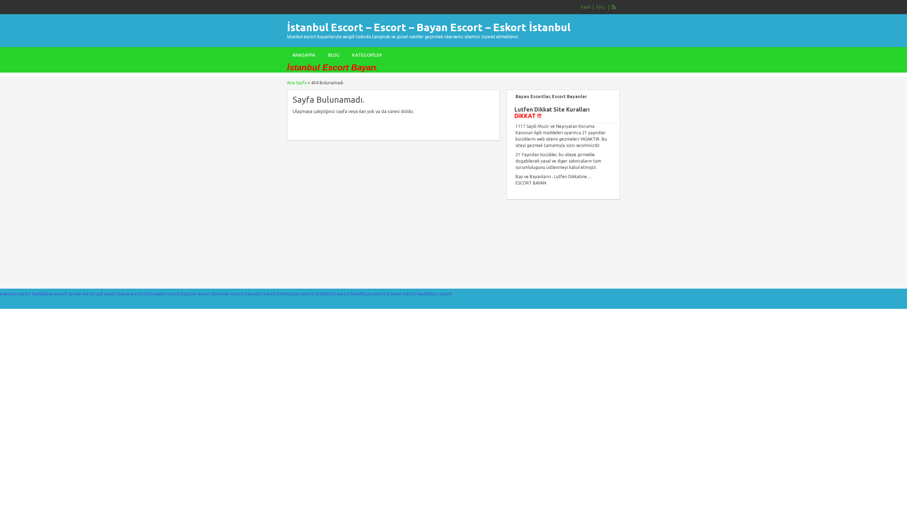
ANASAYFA (303, 54)
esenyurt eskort (260, 293)
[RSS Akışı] (614, 7)
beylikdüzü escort (332, 293)
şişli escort (106, 293)
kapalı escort (130, 293)
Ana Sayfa (297, 82)
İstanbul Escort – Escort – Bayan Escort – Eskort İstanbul (428, 27)
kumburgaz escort (295, 293)
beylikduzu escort (49, 293)
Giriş (600, 7)
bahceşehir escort (162, 293)
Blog (333, 54)
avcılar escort (81, 293)
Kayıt (586, 7)
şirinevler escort (228, 293)
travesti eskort (401, 293)
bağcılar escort (196, 293)
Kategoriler (367, 54)
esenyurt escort (15, 293)
